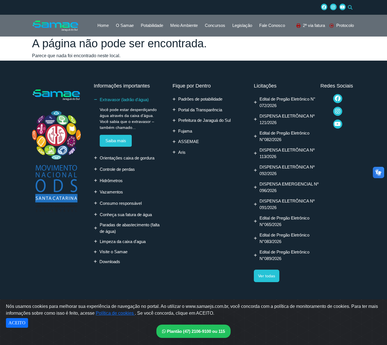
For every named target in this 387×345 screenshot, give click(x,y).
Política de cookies (115, 313)
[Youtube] (342, 7)
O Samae (125, 25)
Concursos (215, 25)
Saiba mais (115, 140)
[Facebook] (324, 7)
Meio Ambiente (184, 25)
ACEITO (16, 322)
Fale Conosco (272, 25)
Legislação (242, 25)
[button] (350, 7)
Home (103, 25)
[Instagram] (333, 7)
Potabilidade (152, 25)
